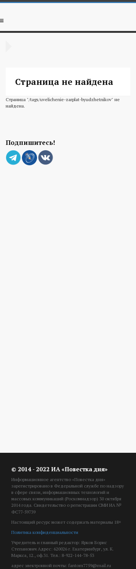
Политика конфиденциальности (44, 532)
